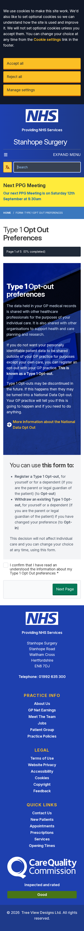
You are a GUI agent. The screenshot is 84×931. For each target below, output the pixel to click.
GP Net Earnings (42, 710)
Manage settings (21, 90)
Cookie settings (47, 39)
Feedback (42, 791)
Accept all (15, 63)
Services (42, 839)
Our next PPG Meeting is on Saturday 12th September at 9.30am (39, 196)
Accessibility (42, 771)
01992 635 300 (52, 676)
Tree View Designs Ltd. (41, 912)
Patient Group (42, 730)
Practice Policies (42, 736)
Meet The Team (42, 716)
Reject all (14, 76)
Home (7, 212)
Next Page (65, 589)
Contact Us (42, 813)
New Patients (42, 819)
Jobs (42, 723)
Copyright (42, 784)
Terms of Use (42, 758)
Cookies (42, 778)
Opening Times (42, 845)
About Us (42, 703)
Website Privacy (42, 765)
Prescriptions (42, 832)
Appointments (42, 826)
